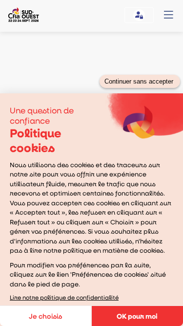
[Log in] (139, 15)
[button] (168, 14)
